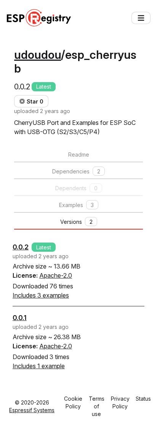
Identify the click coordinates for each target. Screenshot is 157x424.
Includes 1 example (39, 366)
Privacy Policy (120, 402)
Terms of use (96, 406)
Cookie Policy (73, 402)
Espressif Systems (31, 410)
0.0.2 (21, 247)
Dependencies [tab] (76, 171)
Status (143, 398)
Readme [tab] (78, 154)
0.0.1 (20, 318)
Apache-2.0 (55, 275)
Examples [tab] (76, 205)
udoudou (37, 54)
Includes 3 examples (41, 295)
